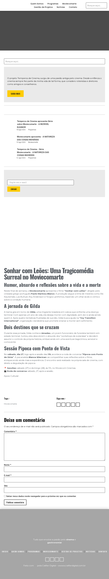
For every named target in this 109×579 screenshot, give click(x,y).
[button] (15, 93)
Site (6, 486)
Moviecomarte (69, 3)
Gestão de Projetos (43, 7)
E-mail (7, 475)
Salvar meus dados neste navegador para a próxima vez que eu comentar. (41, 496)
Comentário (10, 431)
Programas (52, 3)
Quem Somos (36, 3)
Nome (7, 465)
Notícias (61, 7)
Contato (73, 7)
